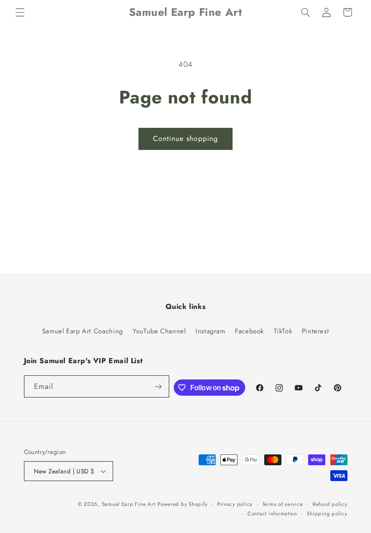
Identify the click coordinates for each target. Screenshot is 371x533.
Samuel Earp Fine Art (129, 504)
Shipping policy (327, 513)
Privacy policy (234, 504)
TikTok (283, 331)
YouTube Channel (159, 331)
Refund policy (330, 504)
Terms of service (282, 504)
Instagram (210, 331)
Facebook (249, 331)
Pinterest (315, 331)
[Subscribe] (157, 386)
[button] (20, 12)
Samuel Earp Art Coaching (82, 331)
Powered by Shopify (182, 504)
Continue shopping (186, 138)
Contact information (272, 513)
